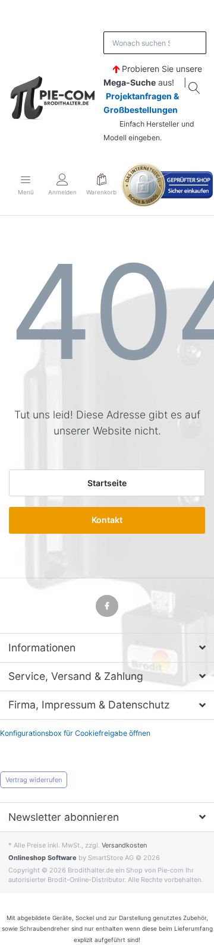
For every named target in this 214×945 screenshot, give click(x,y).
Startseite (107, 483)
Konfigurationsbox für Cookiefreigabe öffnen (75, 733)
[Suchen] (195, 88)
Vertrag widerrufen (33, 780)
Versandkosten (124, 845)
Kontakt (107, 520)
